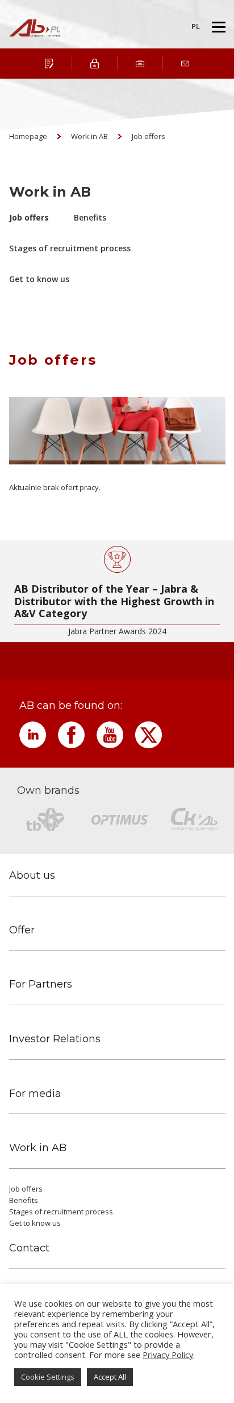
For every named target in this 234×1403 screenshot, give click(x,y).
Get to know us (39, 279)
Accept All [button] (110, 1377)
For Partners (40, 984)
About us (32, 876)
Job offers (148, 136)
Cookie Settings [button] (47, 1377)
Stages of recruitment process (70, 248)
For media (35, 1094)
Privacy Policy (168, 1354)
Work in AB (89, 136)
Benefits (90, 217)
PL (195, 26)
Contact (29, 1248)
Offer (22, 930)
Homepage (28, 136)
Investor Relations (55, 1039)
